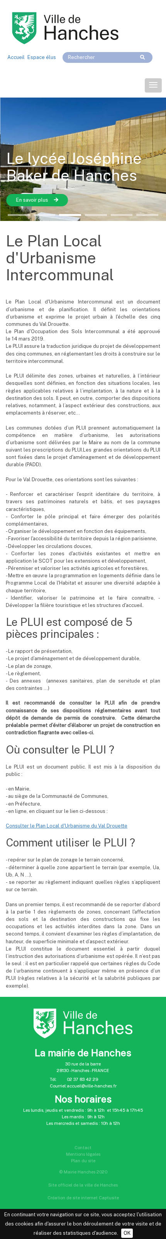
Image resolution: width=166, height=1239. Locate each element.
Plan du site (83, 1160)
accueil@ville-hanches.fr (92, 1086)
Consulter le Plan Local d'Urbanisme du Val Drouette (66, 826)
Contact (83, 1147)
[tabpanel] (83, 159)
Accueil (16, 57)
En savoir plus (32, 200)
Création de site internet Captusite (83, 1197)
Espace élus (41, 57)
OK (127, 1233)
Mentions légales (83, 1154)
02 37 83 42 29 (82, 1079)
